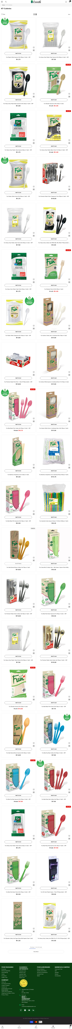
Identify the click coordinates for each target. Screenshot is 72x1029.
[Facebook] (20, 1010)
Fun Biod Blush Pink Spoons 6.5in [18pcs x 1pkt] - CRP (18, 521)
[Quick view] (33, 50)
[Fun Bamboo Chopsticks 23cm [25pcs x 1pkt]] (18, 452)
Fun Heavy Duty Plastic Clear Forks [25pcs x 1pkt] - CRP (18, 289)
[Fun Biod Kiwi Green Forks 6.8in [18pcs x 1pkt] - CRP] (18, 869)
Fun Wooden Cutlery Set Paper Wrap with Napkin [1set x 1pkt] (18, 938)
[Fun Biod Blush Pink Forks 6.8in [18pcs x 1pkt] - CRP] (54, 684)
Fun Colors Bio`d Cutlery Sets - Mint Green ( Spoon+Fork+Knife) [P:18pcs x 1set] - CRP (53, 567)
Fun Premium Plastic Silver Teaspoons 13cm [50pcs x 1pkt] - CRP (54, 196)
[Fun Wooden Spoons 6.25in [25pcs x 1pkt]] (54, 81)
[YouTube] (29, 1010)
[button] (34, 14)
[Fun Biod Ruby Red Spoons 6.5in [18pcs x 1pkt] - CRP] (54, 823)
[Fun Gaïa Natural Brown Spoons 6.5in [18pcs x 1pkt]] (18, 730)
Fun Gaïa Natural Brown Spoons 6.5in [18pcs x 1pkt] (18, 752)
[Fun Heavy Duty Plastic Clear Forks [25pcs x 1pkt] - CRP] (18, 266)
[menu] (2, 2)
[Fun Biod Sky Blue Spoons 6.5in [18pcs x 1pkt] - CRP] (18, 776)
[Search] (6, 2)
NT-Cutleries (9, 5)
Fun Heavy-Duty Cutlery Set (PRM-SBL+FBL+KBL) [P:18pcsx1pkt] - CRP (53, 242)
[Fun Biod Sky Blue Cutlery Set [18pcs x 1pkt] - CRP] (54, 730)
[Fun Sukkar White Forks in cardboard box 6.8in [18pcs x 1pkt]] (54, 405)
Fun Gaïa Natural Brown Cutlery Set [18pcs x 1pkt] (18, 567)
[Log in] (66, 2)
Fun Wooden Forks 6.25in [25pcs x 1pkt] (53, 289)
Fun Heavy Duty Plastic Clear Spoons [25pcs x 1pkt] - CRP (18, 150)
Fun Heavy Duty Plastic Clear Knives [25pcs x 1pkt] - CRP (18, 845)
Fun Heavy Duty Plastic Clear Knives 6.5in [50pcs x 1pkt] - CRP (18, 660)
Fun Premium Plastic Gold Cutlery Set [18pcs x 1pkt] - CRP (53, 660)
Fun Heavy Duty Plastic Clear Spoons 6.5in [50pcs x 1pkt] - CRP (54, 57)
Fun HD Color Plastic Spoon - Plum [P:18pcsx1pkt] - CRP (54, 892)
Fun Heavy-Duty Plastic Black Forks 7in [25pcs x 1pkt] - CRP (54, 150)
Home (3, 5)
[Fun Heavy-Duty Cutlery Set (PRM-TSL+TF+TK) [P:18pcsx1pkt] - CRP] (54, 916)
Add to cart (18, 53)
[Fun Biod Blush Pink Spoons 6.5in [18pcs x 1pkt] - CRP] (18, 498)
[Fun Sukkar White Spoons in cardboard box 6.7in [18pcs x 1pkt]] (54, 359)
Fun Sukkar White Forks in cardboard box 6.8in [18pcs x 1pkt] (53, 428)
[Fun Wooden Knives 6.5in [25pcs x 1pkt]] (18, 684)
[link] (19, 1027)
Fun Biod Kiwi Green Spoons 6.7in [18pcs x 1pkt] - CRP (53, 613)
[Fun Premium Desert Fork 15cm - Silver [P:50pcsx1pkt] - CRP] (18, 359)
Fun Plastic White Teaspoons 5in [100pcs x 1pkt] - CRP (18, 335)
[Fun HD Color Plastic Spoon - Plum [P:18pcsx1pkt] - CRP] (54, 869)
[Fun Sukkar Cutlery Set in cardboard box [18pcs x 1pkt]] (54, 313)
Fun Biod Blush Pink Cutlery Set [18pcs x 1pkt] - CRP (18, 428)
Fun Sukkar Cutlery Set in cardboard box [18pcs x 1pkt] (54, 335)
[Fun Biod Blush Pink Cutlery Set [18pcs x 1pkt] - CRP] (18, 405)
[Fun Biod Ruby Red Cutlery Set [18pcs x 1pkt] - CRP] (54, 776)
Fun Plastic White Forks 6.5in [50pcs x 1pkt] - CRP (18, 196)
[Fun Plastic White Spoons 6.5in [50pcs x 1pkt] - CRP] (18, 34)
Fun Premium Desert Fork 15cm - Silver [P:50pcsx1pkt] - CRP (18, 381)
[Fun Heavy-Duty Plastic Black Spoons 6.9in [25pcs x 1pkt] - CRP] (18, 81)
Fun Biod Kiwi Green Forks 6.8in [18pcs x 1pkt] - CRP (18, 892)
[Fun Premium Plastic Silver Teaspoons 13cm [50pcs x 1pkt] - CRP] (54, 174)
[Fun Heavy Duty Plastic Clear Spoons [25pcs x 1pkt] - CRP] (18, 127)
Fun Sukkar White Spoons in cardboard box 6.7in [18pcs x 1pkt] (54, 381)
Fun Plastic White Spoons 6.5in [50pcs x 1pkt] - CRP (18, 57)
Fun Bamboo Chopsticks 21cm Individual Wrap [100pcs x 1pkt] (53, 474)
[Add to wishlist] (33, 47)
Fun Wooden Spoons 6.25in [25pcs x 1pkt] (54, 103)
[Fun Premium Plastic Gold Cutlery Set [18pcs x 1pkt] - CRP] (54, 637)
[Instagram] (25, 1010)
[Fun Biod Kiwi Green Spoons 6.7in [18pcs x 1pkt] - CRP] (54, 591)
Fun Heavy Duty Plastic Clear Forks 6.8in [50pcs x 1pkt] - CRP (18, 242)
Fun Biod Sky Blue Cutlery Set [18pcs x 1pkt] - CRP (54, 752)
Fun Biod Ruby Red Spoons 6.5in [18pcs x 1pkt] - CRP (53, 845)
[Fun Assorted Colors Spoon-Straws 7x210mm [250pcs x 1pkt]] (54, 498)
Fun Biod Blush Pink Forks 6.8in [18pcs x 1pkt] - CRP (54, 706)
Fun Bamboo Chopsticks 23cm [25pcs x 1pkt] (18, 474)
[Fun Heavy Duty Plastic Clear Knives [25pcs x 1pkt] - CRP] (18, 823)
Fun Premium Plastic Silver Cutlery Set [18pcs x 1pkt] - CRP (18, 613)
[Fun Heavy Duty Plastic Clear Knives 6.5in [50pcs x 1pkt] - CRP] (18, 637)
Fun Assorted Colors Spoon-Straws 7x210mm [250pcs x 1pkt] (53, 521)
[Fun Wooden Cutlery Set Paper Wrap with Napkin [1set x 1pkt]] (18, 916)
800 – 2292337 (26, 998)
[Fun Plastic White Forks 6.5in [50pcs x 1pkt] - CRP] (18, 174)
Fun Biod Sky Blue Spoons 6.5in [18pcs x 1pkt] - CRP (18, 799)
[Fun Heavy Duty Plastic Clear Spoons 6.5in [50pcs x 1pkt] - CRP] (54, 34)
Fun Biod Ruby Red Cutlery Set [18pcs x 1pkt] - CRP (54, 799)
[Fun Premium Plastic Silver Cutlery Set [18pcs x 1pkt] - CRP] (18, 591)
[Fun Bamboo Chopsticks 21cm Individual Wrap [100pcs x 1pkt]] (54, 452)
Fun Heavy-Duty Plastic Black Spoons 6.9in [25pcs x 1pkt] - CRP (18, 103)
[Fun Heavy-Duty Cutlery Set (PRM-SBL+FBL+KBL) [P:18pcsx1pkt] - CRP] (54, 220)
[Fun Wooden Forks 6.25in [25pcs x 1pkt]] (54, 266)
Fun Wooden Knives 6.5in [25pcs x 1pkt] (18, 706)
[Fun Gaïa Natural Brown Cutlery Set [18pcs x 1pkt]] (18, 545)
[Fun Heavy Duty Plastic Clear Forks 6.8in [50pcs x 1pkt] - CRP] (18, 220)
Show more (36, 951)
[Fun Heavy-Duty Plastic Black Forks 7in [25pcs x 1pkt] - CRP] (54, 127)
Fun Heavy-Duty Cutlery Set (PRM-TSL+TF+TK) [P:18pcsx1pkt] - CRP (54, 938)
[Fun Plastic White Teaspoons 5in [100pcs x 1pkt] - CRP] (18, 313)
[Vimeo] (33, 1010)
